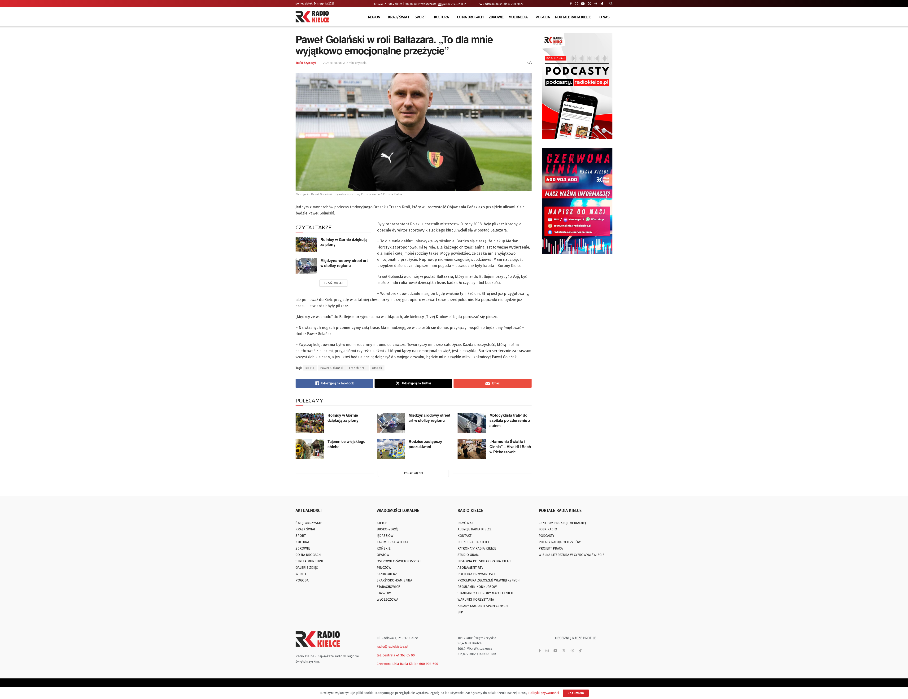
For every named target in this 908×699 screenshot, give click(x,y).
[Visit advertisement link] (577, 86)
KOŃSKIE (384, 548)
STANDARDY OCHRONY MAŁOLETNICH (485, 593)
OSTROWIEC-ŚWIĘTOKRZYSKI (399, 561)
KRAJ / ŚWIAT (399, 17)
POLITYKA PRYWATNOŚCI (476, 574)
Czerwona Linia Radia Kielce (397, 664)
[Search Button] (610, 3)
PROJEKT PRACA (551, 548)
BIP (460, 612)
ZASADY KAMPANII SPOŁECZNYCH (483, 606)
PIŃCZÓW (384, 568)
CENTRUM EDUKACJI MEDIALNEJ (562, 523)
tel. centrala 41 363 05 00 (396, 655)
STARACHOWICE (388, 587)
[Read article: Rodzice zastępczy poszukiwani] (391, 449)
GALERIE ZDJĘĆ (307, 568)
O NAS (604, 17)
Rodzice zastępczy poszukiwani (425, 444)
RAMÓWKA (465, 523)
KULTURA (441, 17)
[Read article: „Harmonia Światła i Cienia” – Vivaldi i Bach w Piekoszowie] (472, 449)
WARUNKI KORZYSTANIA (476, 600)
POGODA (543, 17)
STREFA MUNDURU (309, 561)
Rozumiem (576, 693)
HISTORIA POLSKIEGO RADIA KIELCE (485, 561)
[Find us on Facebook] (571, 3)
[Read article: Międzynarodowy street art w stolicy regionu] (306, 265)
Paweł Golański (331, 368)
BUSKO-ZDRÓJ (387, 529)
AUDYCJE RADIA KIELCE (475, 529)
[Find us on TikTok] (602, 3)
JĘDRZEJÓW (385, 536)
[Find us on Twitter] (589, 3)
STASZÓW (384, 593)
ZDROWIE (496, 17)
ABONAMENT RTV (470, 568)
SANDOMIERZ (387, 574)
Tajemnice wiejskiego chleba (346, 444)
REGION (374, 17)
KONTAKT (464, 536)
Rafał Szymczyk (306, 63)
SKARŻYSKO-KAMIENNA (394, 580)
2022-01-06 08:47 (334, 63)
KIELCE (310, 368)
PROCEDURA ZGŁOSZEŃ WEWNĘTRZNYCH (488, 580)
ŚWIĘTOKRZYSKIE (309, 523)
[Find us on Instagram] (576, 3)
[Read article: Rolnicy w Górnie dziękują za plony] (306, 244)
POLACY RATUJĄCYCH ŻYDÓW (560, 542)
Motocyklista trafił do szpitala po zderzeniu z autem (509, 420)
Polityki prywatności (543, 693)
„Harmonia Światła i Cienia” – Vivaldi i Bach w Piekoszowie (510, 446)
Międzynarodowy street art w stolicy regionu (344, 263)
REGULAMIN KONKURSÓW (477, 587)
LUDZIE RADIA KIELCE (474, 542)
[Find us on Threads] (595, 3)
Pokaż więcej (333, 282)
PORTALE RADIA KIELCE (573, 17)
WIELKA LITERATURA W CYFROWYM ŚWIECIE (571, 555)
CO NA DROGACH (470, 17)
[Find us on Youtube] (583, 3)
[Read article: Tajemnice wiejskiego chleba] (310, 449)
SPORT (420, 17)
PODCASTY (546, 536)
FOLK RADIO (548, 529)
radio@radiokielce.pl (392, 647)
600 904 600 (428, 664)
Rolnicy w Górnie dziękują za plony (343, 242)
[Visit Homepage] (313, 17)
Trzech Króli (358, 368)
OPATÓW (383, 555)
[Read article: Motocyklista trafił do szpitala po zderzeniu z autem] (472, 423)
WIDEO (301, 574)
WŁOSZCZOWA (387, 600)
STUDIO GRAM (468, 555)
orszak (377, 368)
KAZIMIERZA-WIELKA (392, 542)
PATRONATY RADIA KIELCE (477, 548)
